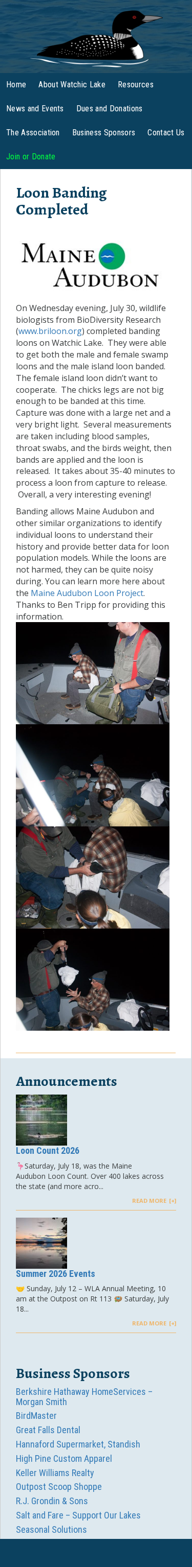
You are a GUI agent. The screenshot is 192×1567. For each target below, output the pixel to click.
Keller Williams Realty (55, 1472)
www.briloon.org (50, 331)
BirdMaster (36, 1415)
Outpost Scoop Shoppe (59, 1486)
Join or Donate (30, 156)
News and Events (35, 108)
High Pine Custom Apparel (64, 1458)
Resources (136, 84)
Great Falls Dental (48, 1429)
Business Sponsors (103, 132)
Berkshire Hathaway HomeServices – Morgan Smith (84, 1396)
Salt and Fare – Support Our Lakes (78, 1515)
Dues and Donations (109, 108)
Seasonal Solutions (51, 1529)
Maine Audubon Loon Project (87, 593)
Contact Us (165, 132)
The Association (33, 132)
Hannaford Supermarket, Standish (78, 1444)
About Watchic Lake (71, 84)
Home (16, 84)
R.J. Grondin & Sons (52, 1500)
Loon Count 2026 (47, 1150)
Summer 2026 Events (55, 1273)
